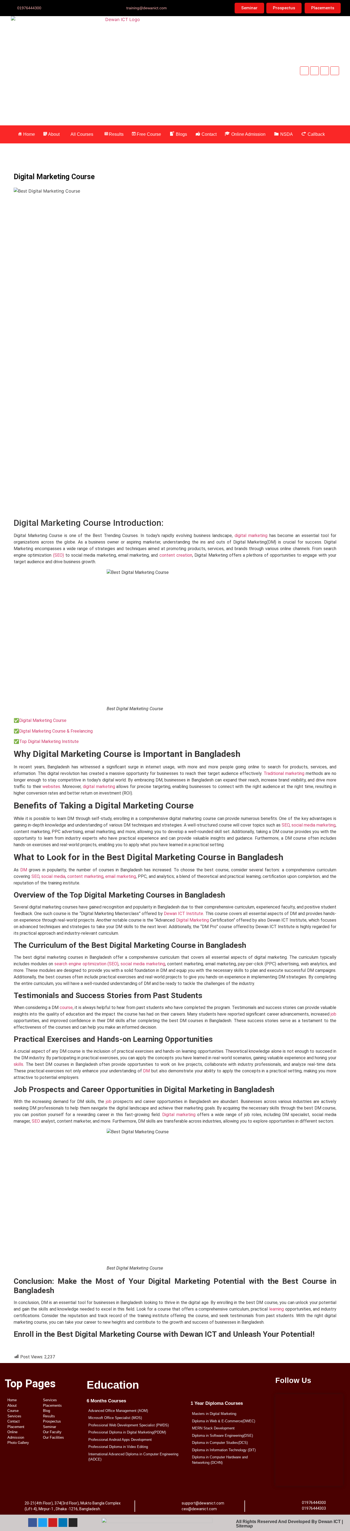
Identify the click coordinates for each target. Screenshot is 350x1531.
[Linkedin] (334, 70)
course (66, 1007)
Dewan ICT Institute (183, 913)
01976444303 (314, 1508)
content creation (175, 555)
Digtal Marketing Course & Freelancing (56, 731)
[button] (52, 134)
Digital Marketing (192, 920)
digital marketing (251, 535)
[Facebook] (304, 70)
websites (51, 786)
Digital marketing (178, 1114)
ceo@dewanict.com (199, 1509)
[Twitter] (314, 70)
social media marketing (313, 825)
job (333, 1014)
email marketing (120, 876)
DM (23, 869)
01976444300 (314, 1502)
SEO (286, 825)
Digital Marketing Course (42, 720)
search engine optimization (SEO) (86, 963)
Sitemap (244, 1526)
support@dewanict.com (203, 1503)
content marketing (85, 876)
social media (53, 876)
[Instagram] (73, 1522)
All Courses (82, 134)
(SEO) (58, 555)
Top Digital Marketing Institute (49, 741)
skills (18, 1064)
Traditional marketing (284, 773)
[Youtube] (324, 70)
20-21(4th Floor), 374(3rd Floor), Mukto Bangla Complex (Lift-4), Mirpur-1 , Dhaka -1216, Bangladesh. (73, 1506)
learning (276, 1309)
